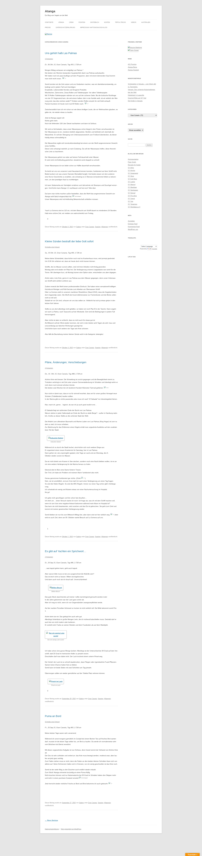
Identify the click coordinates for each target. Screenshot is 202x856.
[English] (142, 243)
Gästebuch (94, 22)
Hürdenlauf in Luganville (136, 95)
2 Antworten (49, 557)
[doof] (52, 219)
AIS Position (132, 64)
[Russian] (154, 243)
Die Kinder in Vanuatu (135, 101)
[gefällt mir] (46, 219)
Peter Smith (132, 162)
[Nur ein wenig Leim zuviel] (56, 634)
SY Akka (131, 168)
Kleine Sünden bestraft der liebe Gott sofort (69, 241)
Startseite (49, 22)
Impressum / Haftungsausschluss (93, 27)
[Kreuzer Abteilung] (135, 47)
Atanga (50, 11)
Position (82, 22)
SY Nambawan (133, 190)
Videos (133, 22)
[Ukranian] (151, 243)
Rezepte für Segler (134, 165)
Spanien (98, 227)
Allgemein (104, 227)
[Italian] (156, 243)
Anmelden (131, 221)
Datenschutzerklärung (65, 27)
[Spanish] (144, 243)
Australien (145, 22)
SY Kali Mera (132, 179)
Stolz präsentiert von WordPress (71, 829)
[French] (147, 243)
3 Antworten (49, 59)
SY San (130, 201)
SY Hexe (131, 176)
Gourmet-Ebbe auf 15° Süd (137, 98)
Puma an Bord (53, 716)
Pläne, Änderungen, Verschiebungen (65, 362)
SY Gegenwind (133, 173)
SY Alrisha (131, 170)
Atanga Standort (133, 70)
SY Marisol (131, 184)
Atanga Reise (132, 67)
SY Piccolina (132, 196)
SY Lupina (131, 182)
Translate (154, 249)
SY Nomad (131, 193)
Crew (71, 22)
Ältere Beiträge (51, 820)
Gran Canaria (89, 227)
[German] (149, 243)
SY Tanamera (132, 204)
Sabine (78, 227)
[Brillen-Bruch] (56, 587)
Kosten (107, 22)
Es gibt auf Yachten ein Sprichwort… (65, 551)
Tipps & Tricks (120, 22)
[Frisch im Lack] (56, 681)
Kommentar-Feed (134, 227)
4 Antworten (49, 368)
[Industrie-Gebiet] (56, 438)
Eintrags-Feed (132, 224)
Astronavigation (133, 159)
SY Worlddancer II (134, 207)
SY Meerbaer (132, 187)
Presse (48, 27)
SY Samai (131, 198)
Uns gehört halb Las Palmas (61, 53)
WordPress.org (133, 229)
